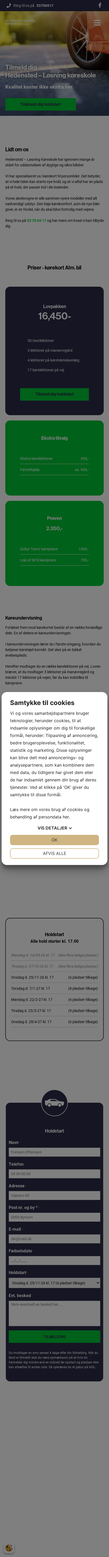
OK (54, 839)
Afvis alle (54, 853)
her (66, 816)
